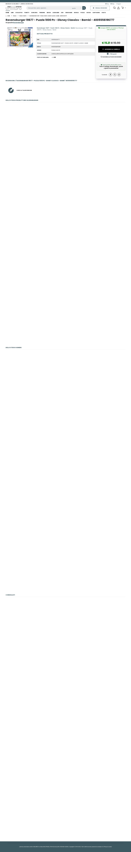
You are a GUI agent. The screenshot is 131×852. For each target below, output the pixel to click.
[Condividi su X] (114, 74)
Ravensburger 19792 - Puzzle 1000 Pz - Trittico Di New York (65, 533)
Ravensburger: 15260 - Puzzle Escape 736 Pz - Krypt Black (65, 374)
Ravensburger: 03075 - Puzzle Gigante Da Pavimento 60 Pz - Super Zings (65, 701)
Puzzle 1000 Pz (56, 50)
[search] (84, 8)
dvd (62, 12)
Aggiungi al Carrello (112, 49)
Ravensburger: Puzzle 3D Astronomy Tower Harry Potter (65, 326)
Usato (104, 12)
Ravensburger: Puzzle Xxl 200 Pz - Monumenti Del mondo (65, 166)
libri (12, 12)
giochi (88, 12)
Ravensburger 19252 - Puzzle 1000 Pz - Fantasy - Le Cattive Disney (65, 453)
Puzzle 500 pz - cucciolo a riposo (65, 741)
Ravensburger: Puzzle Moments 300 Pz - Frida (65, 206)
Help (113, 3)
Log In (119, 3)
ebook (49, 12)
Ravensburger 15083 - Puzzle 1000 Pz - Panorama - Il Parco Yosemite (65, 573)
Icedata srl (100, 846)
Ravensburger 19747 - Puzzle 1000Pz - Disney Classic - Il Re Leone (65, 493)
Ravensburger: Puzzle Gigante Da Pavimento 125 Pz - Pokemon (65, 126)
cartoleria (96, 12)
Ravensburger (56, 46)
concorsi (34, 12)
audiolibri (56, 12)
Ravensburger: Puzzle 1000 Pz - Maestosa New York (65, 414)
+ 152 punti (113, 54)
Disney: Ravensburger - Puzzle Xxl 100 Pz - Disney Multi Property (65, 820)
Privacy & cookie (108, 846)
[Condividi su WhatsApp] (119, 74)
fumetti (26, 12)
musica (76, 12)
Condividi (104, 74)
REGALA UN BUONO (101, 8)
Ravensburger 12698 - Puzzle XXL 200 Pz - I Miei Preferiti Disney (65, 621)
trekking (42, 12)
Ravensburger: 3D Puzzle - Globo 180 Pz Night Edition (65, 286)
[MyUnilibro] (118, 8)
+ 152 (53, 57)
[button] (123, 8)
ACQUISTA (66, 139)
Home (7, 12)
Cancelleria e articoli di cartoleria (63, 53)
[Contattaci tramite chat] (114, 8)
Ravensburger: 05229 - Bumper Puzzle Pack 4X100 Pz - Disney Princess (65, 780)
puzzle (82, 12)
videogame (68, 12)
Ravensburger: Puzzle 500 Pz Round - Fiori (65, 246)
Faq (107, 3)
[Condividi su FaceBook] (110, 74)
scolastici (18, 12)
